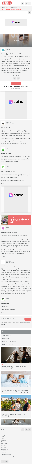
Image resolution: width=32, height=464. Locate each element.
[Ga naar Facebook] (22, 429)
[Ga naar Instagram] (29, 429)
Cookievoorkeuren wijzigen (8, 456)
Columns (3, 442)
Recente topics (6, 338)
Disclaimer (4, 452)
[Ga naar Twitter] (26, 429)
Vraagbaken (4, 440)
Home (3, 7)
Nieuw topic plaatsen (7, 344)
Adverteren (4, 443)
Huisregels (4, 450)
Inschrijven (4, 461)
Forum (9, 7)
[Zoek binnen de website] (22, 3)
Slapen (3, 364)
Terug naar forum (6, 335)
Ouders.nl (4, 430)
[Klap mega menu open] (29, 3)
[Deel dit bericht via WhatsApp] (14, 78)
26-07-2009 (8, 262)
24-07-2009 (8, 50)
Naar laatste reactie (16, 83)
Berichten (3, 445)
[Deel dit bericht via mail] (18, 78)
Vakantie (4, 412)
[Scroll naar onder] (29, 12)
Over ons (3, 447)
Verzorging (12, 217)
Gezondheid (15, 7)
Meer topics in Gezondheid (9, 341)
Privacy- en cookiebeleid (7, 454)
